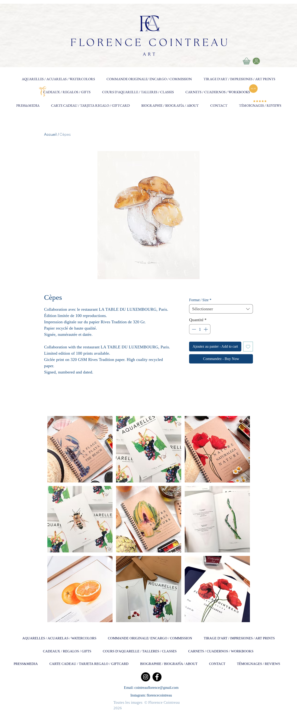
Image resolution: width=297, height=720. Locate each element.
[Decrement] (193, 329)
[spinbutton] (200, 329)
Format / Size (200, 300)
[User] (256, 61)
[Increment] (206, 329)
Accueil (50, 134)
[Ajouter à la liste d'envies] (248, 346)
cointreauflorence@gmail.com (156, 688)
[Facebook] (156, 676)
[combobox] (221, 309)
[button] (80, 449)
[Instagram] (145, 676)
